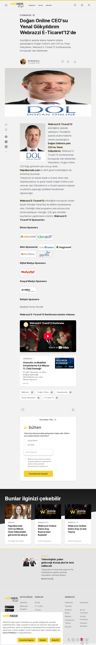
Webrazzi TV (43, 522)
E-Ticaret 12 (49, 398)
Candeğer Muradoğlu (16, 541)
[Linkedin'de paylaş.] (6, 147)
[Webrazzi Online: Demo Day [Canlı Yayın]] (78, 511)
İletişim (68, 627)
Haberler (23, 602)
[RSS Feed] (86, 642)
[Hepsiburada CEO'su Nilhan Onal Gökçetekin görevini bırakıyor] (18, 511)
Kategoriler (32, 5)
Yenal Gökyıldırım (28, 398)
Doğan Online (43, 392)
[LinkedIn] (73, 639)
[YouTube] (77, 639)
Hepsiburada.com (30, 170)
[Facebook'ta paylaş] (6, 136)
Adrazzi (25, 383)
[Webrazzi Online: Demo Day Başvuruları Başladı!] (48, 511)
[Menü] (6, 5)
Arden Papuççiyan (44, 541)
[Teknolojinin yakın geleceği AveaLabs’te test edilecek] (30, 562)
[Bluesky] (86, 639)
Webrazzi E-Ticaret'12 (60, 124)
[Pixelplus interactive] (28, 290)
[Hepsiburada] (28, 236)
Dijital (37, 602)
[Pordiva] (45, 254)
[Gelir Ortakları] (46, 247)
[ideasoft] (45, 236)
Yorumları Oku (47, 419)
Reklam (68, 616)
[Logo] (17, 5)
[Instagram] (82, 639)
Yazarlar (68, 606)
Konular (40, 5)
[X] (68, 639)
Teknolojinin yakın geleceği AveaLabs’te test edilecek (57, 562)
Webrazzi (25, 392)
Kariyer (11, 522)
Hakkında (69, 602)
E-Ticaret (39, 606)
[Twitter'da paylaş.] (6, 141)
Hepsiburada (62, 392)
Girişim (38, 610)
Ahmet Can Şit (47, 579)
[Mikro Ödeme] (28, 254)
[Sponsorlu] (64, 363)
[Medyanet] (28, 272)
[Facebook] (82, 642)
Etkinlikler (49, 5)
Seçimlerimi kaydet (38, 473)
